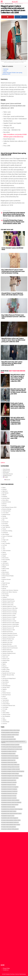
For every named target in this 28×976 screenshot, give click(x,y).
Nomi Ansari (5, 594)
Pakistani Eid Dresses (7, 631)
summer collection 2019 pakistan (10, 829)
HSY (3, 538)
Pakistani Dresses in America (9, 610)
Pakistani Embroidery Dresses (9, 633)
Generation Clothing (7, 530)
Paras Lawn (5, 657)
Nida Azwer (5, 586)
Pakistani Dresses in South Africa (10, 626)
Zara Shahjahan (6, 716)
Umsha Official (5, 703)
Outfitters (4, 597)
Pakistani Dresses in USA (8, 630)
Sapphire (4, 689)
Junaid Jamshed (6, 550)
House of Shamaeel (7, 536)
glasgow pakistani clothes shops (10, 734)
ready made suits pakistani (9, 827)
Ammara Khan (5, 498)
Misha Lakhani (5, 574)
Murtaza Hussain (6, 579)
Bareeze (4, 503)
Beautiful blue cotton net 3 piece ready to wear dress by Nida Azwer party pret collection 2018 (13, 340)
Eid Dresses (6, 472)
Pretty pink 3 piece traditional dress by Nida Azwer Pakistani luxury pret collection (17, 405)
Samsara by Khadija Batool (9, 678)
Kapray (4, 552)
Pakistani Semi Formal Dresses (10, 648)
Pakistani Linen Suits (7, 642)
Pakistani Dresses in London (9, 621)
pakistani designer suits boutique (11, 773)
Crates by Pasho (6, 511)
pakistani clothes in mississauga (10, 758)
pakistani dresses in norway (9, 795)
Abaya (3, 487)
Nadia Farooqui (6, 583)
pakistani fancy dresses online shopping (12, 809)
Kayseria (4, 554)
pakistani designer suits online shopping (12, 775)
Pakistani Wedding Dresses (9, 653)
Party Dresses (6, 469)
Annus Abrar (5, 500)
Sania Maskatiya (6, 685)
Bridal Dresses (6, 471)
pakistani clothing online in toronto (11, 767)
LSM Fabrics (5, 563)
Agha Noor (5, 491)
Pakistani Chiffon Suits (8, 603)
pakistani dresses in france (9, 784)
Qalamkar (4, 662)
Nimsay (4, 588)
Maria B (4, 570)
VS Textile (4, 709)
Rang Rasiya (5, 667)
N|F (3, 581)
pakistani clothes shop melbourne (11, 764)
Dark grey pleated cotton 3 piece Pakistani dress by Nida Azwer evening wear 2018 (17, 435)
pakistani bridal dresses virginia (10, 756)
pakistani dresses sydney (9, 807)
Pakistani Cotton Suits (7, 604)
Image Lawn (5, 539)
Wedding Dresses (7, 475)
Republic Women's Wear (8, 675)
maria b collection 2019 (8, 737)
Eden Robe (5, 518)
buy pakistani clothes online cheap (11, 730)
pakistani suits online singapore (10, 818)
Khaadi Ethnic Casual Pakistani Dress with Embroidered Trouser (12, 294)
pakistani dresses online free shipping (12, 802)
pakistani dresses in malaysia (10, 789)
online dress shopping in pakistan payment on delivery (13, 742)
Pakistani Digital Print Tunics (9, 606)
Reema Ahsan (5, 671)
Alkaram (4, 494)
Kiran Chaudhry (6, 559)
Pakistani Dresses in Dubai (8, 615)
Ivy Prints (4, 545)
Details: (5, 71)
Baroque (4, 505)
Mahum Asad (5, 568)
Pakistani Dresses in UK (8, 628)
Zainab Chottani (6, 714)
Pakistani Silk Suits (6, 649)
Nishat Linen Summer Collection (10, 590)
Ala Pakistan (5, 493)
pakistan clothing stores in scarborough (12, 749)
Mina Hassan (5, 572)
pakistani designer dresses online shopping (13, 771)
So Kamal (4, 698)
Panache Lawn (6, 655)
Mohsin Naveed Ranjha (8, 575)
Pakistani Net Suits (7, 644)
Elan (3, 520)
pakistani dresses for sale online (10, 778)
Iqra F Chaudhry (6, 543)
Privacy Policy (6, 968)
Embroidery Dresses (8, 474)
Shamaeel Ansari (6, 694)
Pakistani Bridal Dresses (8, 599)
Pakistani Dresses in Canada (9, 613)
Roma (3, 676)
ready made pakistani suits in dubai (11, 824)
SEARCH (3, 462)
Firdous (4, 529)
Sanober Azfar (6, 687)
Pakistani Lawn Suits (7, 640)
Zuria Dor (4, 723)
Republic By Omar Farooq (8, 673)
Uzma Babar (5, 707)
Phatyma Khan (5, 660)
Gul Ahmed (5, 532)
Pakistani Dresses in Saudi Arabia (10, 624)
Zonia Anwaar (5, 721)
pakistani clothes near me (9, 760)
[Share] (20, 17)
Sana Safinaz (5, 682)
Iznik (3, 547)
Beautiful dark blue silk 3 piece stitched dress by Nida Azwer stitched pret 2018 (11, 363)
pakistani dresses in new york (10, 793)
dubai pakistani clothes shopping (11, 732)
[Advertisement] (14, 899)
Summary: (6, 69)
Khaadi (4, 556)
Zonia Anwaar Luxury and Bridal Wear (12, 249)
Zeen (3, 718)
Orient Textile (5, 595)
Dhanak (4, 516)
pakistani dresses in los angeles (10, 787)
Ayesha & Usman (6, 502)
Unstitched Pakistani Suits (8, 705)
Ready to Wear (6, 669)
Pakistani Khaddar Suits (8, 639)
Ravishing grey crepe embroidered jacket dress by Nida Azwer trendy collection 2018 (17, 448)
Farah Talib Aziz (6, 527)
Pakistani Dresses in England (9, 617)
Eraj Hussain (5, 521)
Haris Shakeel (5, 534)
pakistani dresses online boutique (11, 800)
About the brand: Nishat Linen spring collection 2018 (12, 73)
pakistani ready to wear (8, 815)
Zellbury (4, 720)
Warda (4, 711)
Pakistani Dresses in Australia (9, 612)
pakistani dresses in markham (10, 791)
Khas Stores (5, 557)
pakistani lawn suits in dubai (9, 811)
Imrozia (4, 541)
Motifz (4, 577)
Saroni (4, 691)
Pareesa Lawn (5, 658)
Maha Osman (5, 565)
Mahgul (4, 566)
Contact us (5, 970)
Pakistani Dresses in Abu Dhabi (9, 608)
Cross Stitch (5, 512)
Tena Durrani (5, 702)
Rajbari (4, 664)
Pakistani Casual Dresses (8, 601)
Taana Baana (5, 700)
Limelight (4, 561)
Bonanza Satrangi (6, 509)
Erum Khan (5, 523)
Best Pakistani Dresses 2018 (13, 371)
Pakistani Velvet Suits (7, 651)
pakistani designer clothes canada (11, 769)
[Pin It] (7, 17)
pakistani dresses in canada (9, 782)
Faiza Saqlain (5, 525)
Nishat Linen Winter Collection (9, 592)
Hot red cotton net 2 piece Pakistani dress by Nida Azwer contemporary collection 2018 (17, 421)
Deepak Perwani (6, 514)
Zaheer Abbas (5, 712)
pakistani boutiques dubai (9, 753)
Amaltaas (4, 496)
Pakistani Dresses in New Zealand (10, 622)
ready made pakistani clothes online (11, 820)
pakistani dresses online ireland (10, 804)
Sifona (4, 696)
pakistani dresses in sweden (9, 798)
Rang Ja (4, 666)
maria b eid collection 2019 (9, 739)
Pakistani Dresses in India (8, 619)
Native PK (4, 585)
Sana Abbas (5, 680)
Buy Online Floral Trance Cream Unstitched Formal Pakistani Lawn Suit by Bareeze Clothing (13, 271)
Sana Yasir (5, 684)
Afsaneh (4, 489)
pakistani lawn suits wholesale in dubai (12, 813)
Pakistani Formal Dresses (8, 637)
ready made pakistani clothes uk (10, 822)
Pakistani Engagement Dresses (10, 635)
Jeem (3, 548)
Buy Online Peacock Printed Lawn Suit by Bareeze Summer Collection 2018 (13, 316)
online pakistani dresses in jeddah (11, 744)
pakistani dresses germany (9, 780)
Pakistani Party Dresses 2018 (9, 646)
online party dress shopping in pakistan (12, 747)
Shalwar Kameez (6, 693)
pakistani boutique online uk (9, 751)
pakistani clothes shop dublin (10, 762)
